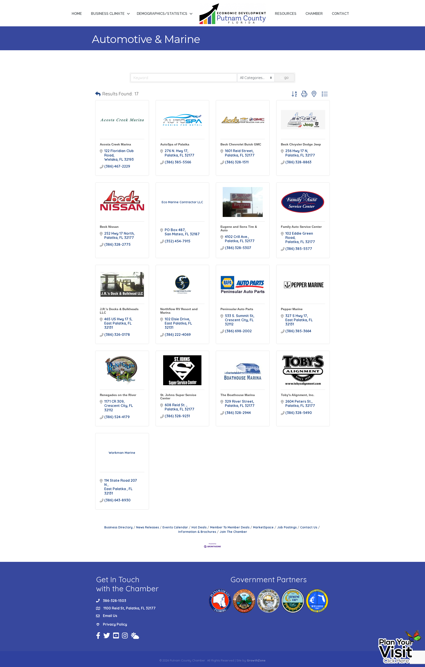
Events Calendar (175, 527)
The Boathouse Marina (237, 395)
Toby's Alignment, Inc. (297, 395)
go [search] (286, 77)
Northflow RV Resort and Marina (179, 310)
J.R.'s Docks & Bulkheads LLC (119, 310)
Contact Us (308, 527)
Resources (285, 14)
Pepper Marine (292, 309)
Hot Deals (199, 527)
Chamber (314, 14)
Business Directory (118, 527)
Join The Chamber (233, 532)
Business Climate (108, 14)
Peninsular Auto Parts (236, 309)
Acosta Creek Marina (115, 144)
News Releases (147, 527)
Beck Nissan (109, 226)
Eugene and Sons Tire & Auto (238, 228)
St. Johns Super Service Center (178, 396)
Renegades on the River (118, 395)
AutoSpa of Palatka (174, 144)
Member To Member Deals (229, 527)
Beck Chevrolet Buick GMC (240, 144)
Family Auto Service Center (301, 226)
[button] (97, 94)
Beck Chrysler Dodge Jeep (301, 144)
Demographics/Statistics (162, 14)
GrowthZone (256, 660)
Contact (340, 14)
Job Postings (287, 527)
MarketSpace (263, 527)
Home (77, 14)
